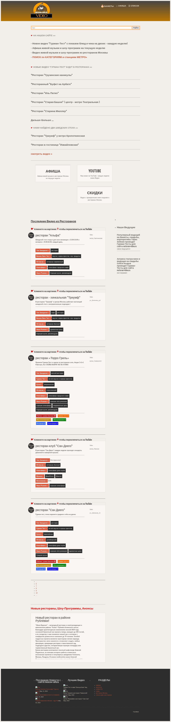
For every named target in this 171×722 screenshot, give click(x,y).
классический (51, 390)
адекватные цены (56, 329)
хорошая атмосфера (43, 405)
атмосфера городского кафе (59, 267)
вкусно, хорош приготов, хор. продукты (66, 256)
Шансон (58, 476)
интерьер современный (55, 262)
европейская (48, 534)
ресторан (54, 250)
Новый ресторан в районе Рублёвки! (52, 619)
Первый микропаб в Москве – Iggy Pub (46, 700)
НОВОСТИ (99, 689)
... (36, 582)
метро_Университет (96, 361)
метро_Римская (94, 449)
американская (49, 384)
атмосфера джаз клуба (57, 470)
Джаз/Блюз (50, 476)
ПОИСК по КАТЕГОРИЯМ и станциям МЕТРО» (59, 57)
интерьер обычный (53, 324)
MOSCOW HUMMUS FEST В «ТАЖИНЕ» (47, 695)
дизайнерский (51, 540)
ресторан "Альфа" (47, 235)
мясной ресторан (57, 373)
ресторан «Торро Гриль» (52, 358)
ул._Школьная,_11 (95, 513)
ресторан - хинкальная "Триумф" (57, 297)
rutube (98, 691)
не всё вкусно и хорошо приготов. (60, 379)
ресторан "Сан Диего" (50, 510)
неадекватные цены (60, 405)
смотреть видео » (41, 153)
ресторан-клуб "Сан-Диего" (53, 445)
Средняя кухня (41, 555)
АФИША (98, 685)
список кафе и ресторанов (104, 695)
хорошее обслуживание (58, 401)
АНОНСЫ (99, 687)
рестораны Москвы (101, 693)
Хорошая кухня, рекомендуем (60, 273)
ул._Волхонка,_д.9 (95, 300)
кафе (53, 313)
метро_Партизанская (96, 238)
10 (36, 593)
